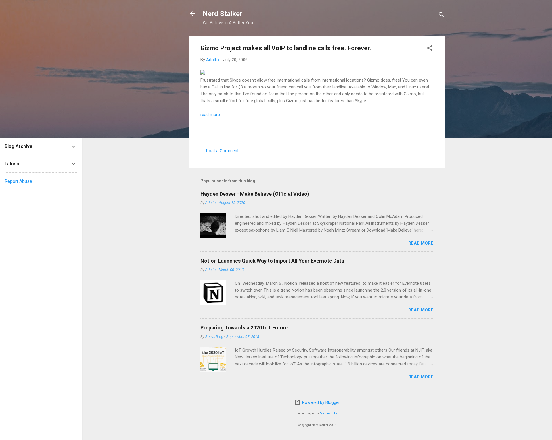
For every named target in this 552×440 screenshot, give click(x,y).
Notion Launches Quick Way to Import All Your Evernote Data (272, 261)
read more (210, 114)
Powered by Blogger (320, 402)
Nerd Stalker (222, 14)
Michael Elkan (329, 413)
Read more (420, 243)
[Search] (441, 15)
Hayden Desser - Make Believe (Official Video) (254, 194)
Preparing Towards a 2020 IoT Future (244, 328)
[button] (429, 48)
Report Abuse (18, 181)
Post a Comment (222, 150)
